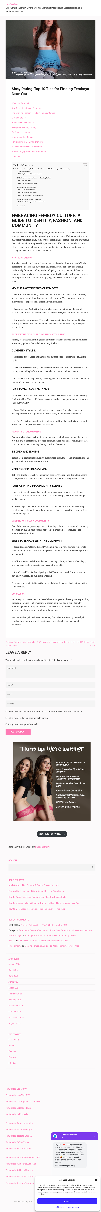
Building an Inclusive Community (27, 146)
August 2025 (14, 1023)
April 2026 (13, 982)
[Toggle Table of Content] (84, 165)
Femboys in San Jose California (20, 1176)
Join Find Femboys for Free (52, 834)
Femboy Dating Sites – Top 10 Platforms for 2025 (44, 925)
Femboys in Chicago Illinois (18, 1108)
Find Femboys (12, 4)
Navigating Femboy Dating (24, 127)
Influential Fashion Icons (23, 122)
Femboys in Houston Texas (18, 1148)
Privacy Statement (72, 1207)
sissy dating (77, 75)
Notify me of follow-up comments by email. (28, 718)
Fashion (12, 1051)
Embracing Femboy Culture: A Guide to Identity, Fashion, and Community (42, 169)
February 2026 (15, 993)
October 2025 (14, 1011)
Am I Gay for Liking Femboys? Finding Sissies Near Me (33, 885)
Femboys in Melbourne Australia (21, 1164)
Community (13, 1039)
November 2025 (15, 1005)
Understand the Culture (22, 137)
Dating (47, 73)
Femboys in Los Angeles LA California (23, 1101)
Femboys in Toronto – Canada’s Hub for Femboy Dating (50, 935)
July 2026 (13, 970)
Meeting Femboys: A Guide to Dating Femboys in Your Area (52, 946)
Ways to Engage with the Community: (29, 151)
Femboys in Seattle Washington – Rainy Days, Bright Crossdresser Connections (55, 930)
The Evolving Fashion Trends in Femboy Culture (33, 113)
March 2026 (14, 988)
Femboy (54, 73)
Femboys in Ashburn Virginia (19, 1170)
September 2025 (16, 1017)
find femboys (41, 75)
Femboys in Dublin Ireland (18, 1114)
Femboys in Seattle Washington (20, 1183)
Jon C (11, 940)
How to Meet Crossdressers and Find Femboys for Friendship (36, 909)
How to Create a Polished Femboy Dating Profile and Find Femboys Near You (43, 903)
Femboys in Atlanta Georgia (19, 1129)
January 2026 (14, 999)
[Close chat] (94, 1136)
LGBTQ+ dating (51, 75)
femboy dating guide (42, 510)
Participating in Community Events (27, 142)
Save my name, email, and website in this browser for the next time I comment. (46, 711)
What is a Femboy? (20, 103)
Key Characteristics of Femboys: (27, 108)
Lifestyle (12, 1063)
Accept (67, 1201)
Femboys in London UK (16, 1089)
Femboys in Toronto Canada (19, 1136)
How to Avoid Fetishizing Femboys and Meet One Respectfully (37, 897)
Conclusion (17, 156)
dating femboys (20, 75)
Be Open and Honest (21, 132)
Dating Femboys (42, 847)
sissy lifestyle (88, 75)
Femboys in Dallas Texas (17, 1142)
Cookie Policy (59, 1207)
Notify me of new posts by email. (23, 724)
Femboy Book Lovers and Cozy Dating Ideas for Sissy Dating (36, 891)
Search (12, 860)
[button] (96, 1180)
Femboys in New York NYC (18, 1095)
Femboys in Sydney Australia (19, 1123)
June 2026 (13, 976)
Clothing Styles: (19, 118)
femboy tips (31, 75)
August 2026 (14, 964)
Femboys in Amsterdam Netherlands (23, 1157)
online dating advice (65, 75)
